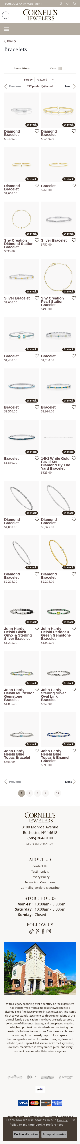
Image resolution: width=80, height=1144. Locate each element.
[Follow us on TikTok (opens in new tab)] (31, 931)
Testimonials (40, 871)
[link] (23, 3)
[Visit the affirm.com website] (40, 1089)
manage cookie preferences (43, 1124)
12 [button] (57, 793)
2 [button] (29, 793)
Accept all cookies (54, 1134)
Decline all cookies (26, 1134)
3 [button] (37, 793)
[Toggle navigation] (6, 29)
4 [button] (45, 793)
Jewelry (11, 41)
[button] (61, 3)
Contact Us (40, 866)
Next (68, 86)
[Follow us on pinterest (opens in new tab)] (37, 931)
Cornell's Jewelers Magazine (40, 888)
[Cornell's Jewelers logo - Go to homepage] (40, 15)
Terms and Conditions (40, 882)
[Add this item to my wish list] (35, 131)
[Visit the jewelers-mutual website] (48, 1077)
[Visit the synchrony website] (65, 1077)
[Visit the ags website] (15, 1077)
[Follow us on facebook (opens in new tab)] (43, 931)
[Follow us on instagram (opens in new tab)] (49, 931)
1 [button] (23, 793)
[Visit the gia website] (32, 1077)
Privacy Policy (40, 877)
